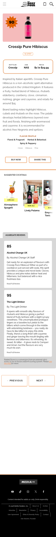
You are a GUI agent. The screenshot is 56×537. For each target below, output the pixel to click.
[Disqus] (28, 428)
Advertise (12, 510)
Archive (45, 506)
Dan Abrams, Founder (28, 519)
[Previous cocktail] (7, 197)
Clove (20, 148)
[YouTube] (12, 491)
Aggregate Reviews (15, 235)
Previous (16, 380)
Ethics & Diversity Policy (31, 514)
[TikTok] (20, 491)
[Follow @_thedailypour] (36, 491)
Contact (46, 514)
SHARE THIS (40, 159)
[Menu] (4, 4)
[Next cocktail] (49, 197)
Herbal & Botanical (36, 140)
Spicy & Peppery (28, 143)
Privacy (32, 510)
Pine (36, 148)
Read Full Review (13, 284)
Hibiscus (28, 148)
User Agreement (13, 514)
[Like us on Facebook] (43, 491)
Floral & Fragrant (16, 140)
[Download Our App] (45, 4)
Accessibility (43, 510)
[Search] (51, 4)
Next (39, 380)
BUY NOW (16, 159)
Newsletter (23, 510)
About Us (35, 506)
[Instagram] (28, 491)
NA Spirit (28, 54)
